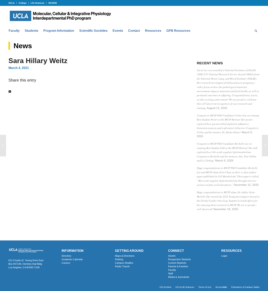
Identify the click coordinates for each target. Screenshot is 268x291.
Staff (170, 273)
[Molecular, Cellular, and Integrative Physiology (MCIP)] (60, 16)
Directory (66, 256)
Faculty (172, 270)
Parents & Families (178, 266)
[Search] (254, 31)
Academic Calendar (72, 259)
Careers (66, 263)
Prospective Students (179, 259)
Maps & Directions (124, 256)
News (23, 46)
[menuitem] (12, 3)
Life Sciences (37, 3)
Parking (119, 259)
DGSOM (52, 3)
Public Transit (122, 266)
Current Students (177, 263)
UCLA (11, 3)
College (22, 3)
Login (224, 256)
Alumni (172, 256)
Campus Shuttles (124, 263)
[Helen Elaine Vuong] (3, 145)
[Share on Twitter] (10, 92)
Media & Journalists (178, 277)
